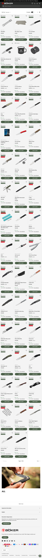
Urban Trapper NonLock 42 (6, 393)
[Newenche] (35, 330)
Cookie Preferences (5, 555)
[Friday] (35, 189)
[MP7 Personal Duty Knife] (21, 440)
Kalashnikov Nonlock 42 (6, 59)
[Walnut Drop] (35, 133)
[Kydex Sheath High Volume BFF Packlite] (21, 274)
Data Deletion (12, 555)
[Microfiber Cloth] (21, 23)
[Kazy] (7, 105)
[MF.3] (7, 246)
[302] (35, 357)
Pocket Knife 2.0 (4, 86)
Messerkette (3, 421)
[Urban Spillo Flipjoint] (35, 412)
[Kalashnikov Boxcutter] (7, 330)
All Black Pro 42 (4, 311)
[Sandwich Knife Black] (35, 105)
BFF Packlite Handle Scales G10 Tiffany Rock (6, 227)
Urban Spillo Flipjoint (33, 421)
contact (5, 537)
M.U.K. (16, 393)
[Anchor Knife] (7, 440)
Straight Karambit (4, 282)
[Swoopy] (7, 161)
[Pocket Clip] (35, 385)
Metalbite (3, 31)
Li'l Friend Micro (18, 86)
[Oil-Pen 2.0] (21, 246)
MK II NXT (3, 197)
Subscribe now (6, 523)
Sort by (3, 12)
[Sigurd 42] (21, 161)
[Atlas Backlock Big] (35, 161)
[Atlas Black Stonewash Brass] (21, 189)
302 (30, 366)
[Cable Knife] (35, 274)
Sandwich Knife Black (33, 114)
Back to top (21, 503)
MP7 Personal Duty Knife (20, 448)
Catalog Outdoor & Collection (5, 142)
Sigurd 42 (17, 170)
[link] (8, 461)
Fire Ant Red (17, 141)
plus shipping (8, 36)
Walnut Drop (31, 141)
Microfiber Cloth (18, 31)
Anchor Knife (3, 448)
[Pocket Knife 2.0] (7, 78)
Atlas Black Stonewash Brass (20, 198)
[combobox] (21, 6)
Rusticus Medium (18, 421)
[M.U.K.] (21, 385)
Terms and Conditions (32, 555)
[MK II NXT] (7, 189)
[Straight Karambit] (7, 274)
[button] (37, 3)
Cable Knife (31, 282)
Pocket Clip (31, 393)
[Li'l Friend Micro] (21, 78)
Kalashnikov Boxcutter (5, 338)
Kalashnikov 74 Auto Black (34, 311)
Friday (30, 197)
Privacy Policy (18, 555)
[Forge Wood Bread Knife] (21, 105)
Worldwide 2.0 (4, 366)
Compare (29, 12)
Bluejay (30, 226)
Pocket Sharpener (33, 59)
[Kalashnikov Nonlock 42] (7, 50)
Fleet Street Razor (33, 255)
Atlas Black (17, 226)
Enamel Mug (17, 59)
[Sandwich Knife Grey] (21, 302)
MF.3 (2, 255)
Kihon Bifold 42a (18, 338)
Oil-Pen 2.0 (17, 255)
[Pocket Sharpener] (35, 50)
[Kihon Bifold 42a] (21, 330)
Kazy (2, 114)
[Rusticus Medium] (21, 412)
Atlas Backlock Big (33, 170)
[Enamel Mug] (21, 50)
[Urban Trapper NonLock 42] (7, 385)
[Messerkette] (7, 412)
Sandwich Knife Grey (19, 311)
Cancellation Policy (25, 555)
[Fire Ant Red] (21, 133)
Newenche (31, 338)
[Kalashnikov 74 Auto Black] (35, 302)
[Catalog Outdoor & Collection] (7, 133)
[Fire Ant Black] (35, 23)
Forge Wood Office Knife (34, 86)
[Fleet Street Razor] (35, 246)
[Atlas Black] (21, 217)
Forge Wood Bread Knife (20, 114)
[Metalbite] (7, 23)
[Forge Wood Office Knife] (35, 78)
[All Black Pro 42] (7, 302)
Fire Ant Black (32, 31)
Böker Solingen (6, 553)
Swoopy (2, 170)
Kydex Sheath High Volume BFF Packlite (20, 283)
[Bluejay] (35, 217)
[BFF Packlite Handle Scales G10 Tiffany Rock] (7, 217)
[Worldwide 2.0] (7, 357)
